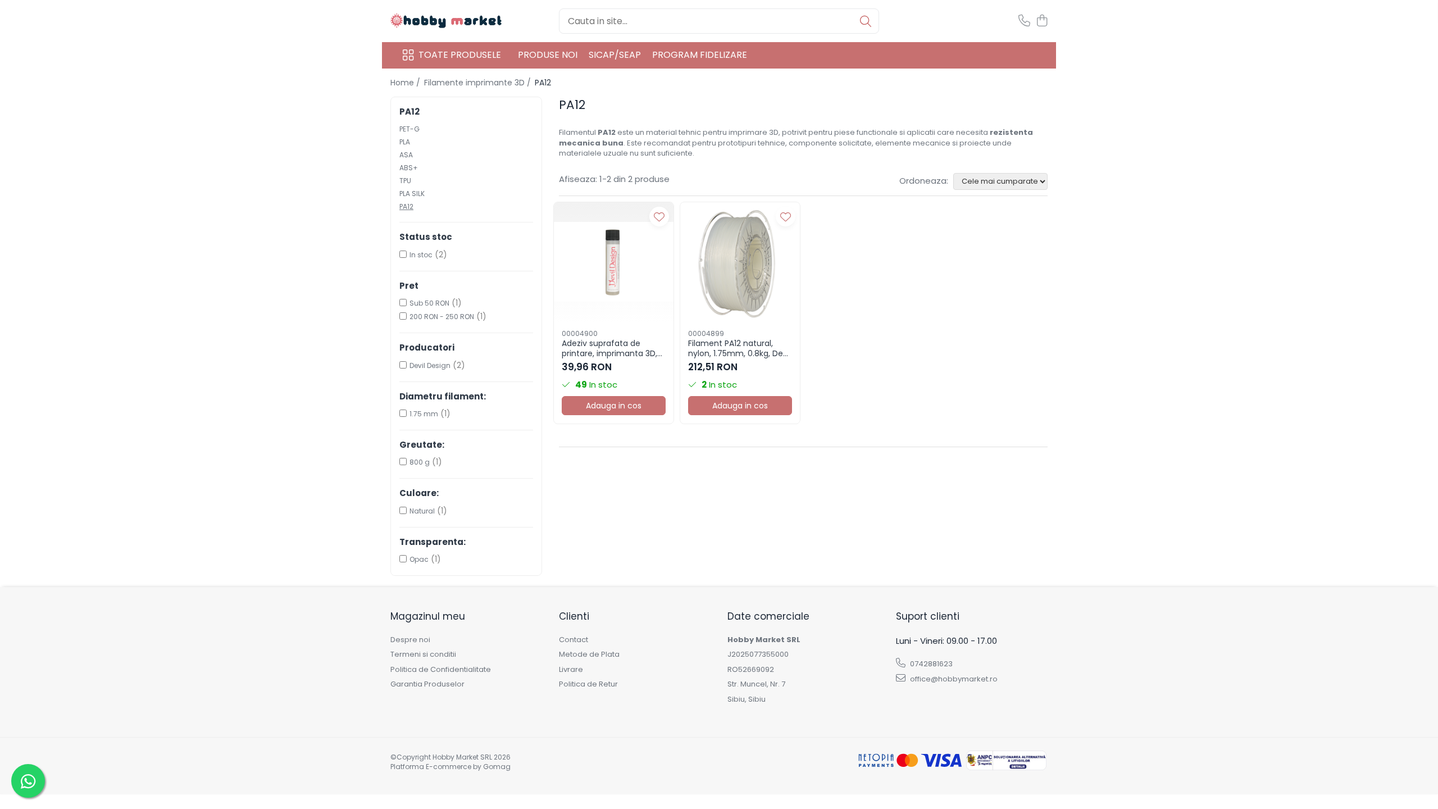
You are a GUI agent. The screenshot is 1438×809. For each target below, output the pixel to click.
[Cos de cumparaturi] (1042, 21)
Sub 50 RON (429, 303)
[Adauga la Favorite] (659, 216)
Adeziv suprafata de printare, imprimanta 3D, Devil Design (609, 348)
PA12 (406, 206)
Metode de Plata (589, 654)
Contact (573, 640)
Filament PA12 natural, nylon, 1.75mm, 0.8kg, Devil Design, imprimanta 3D (739, 348)
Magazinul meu (427, 616)
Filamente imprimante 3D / (478, 82)
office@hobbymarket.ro (953, 679)
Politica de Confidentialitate (440, 670)
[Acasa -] (446, 21)
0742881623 (930, 663)
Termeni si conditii (423, 654)
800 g (419, 462)
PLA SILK (412, 193)
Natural (422, 511)
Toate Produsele (459, 55)
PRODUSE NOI (547, 54)
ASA (406, 155)
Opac (419, 559)
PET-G (409, 129)
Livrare (571, 670)
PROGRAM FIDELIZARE (699, 54)
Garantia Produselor (427, 684)
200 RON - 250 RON (441, 316)
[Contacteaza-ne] (1024, 21)
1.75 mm (423, 414)
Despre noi (410, 640)
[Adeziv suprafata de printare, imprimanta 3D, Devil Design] (614, 262)
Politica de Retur (588, 684)
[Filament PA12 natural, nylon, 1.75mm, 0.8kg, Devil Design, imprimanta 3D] (740, 262)
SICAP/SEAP (615, 54)
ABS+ (408, 167)
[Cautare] (865, 21)
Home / (406, 82)
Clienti (574, 616)
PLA (404, 142)
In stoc (421, 255)
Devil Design (429, 365)
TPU (405, 180)
